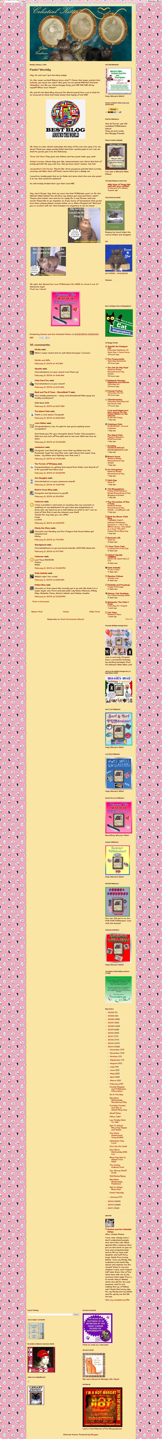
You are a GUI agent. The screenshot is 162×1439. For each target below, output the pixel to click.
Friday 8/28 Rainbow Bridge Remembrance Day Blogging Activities (119, 493)
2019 (111, 1029)
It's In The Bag (116, 1094)
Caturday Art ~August (117, 606)
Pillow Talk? (115, 1116)
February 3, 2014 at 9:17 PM (49, 551)
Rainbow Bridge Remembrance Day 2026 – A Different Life (118, 508)
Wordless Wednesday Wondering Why (118, 1100)
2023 (111, 1016)
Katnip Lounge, (37, 161)
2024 (111, 1012)
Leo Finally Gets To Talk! (118, 1121)
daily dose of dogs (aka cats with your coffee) (119, 185)
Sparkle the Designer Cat (118, 347)
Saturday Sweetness (117, 361)
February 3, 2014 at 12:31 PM (49, 485)
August (114, 1063)
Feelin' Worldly (117, 1193)
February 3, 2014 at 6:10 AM (49, 387)
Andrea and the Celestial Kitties (119, 1230)
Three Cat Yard (37, 156)
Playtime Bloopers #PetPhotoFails (116, 438)
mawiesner (40, 447)
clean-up (111, 540)
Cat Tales (112, 612)
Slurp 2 (111, 482)
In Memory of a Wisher (118, 188)
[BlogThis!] (42, 338)
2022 (111, 1019)
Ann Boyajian (41, 478)
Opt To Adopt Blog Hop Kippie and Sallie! (118, 1127)
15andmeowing (115, 399)
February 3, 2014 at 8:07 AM (49, 406)
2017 (111, 1036)
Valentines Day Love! (117, 1142)
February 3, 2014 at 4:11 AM (49, 363)
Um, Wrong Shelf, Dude (118, 1171)
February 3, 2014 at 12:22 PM (50, 473)
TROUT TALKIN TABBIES (115, 556)
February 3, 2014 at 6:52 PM (49, 523)
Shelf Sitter (115, 1113)
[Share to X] (44, 338)
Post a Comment (41, 601)
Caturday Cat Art (115, 393)
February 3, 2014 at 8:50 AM (50, 418)
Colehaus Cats (115, 424)
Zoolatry (112, 446)
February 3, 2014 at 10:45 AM (50, 442)
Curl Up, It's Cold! (118, 1146)
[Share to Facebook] (46, 338)
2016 (111, 1040)
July (112, 1067)
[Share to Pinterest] (48, 338)
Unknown (39, 501)
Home (66, 612)
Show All (129, 619)
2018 (111, 1033)
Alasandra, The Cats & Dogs (118, 603)
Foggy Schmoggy (115, 587)
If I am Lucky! (113, 569)
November (115, 1053)
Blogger (94, 1434)
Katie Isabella (41, 573)
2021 (111, 1023)
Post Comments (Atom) (72, 619)
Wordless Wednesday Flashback (116, 1181)
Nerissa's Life (114, 538)
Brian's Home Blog (43, 490)
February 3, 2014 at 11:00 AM (50, 459)
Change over (113, 578)
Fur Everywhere (115, 469)
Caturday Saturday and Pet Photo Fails (118, 402)
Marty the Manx (42, 528)
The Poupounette (116, 359)
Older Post (94, 612)
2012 (111, 1205)
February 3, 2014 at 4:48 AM (49, 375)
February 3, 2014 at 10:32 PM (50, 568)
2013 (111, 1201)
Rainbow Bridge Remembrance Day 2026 (116, 371)
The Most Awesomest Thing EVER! (116, 1135)
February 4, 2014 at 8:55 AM (49, 580)
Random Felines (115, 576)
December (115, 1050)
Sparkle (38, 369)
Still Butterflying (118, 1176)
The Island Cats (42, 411)
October (114, 1056)
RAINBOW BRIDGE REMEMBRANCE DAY (118, 449)
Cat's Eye (112, 480)
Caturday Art (113, 384)
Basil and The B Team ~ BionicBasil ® (52, 392)
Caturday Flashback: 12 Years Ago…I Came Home (118, 351)
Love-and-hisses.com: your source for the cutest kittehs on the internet (118, 413)
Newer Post (36, 612)
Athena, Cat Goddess (118, 593)
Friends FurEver (115, 391)
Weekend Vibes (114, 614)
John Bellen (40, 423)
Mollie (38, 349)
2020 (111, 1026)
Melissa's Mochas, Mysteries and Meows (118, 381)
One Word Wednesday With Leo (118, 1152)
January (114, 1197)
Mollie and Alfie (42, 360)
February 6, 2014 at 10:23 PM (50, 596)
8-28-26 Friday (115, 417)
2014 (111, 1047)
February (114, 1084)
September (115, 1060)
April (112, 1077)
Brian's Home (114, 456)
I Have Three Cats (116, 546)
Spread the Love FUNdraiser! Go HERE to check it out (68, 284)
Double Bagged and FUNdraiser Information (118, 1089)
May (112, 1073)
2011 (111, 1208)
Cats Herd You (42, 380)
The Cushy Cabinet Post (117, 1166)
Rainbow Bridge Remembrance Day (116, 472)
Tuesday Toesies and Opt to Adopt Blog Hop (118, 1107)
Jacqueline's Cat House (41, 169)
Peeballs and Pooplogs (119, 585)
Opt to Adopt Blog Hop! (116, 1188)
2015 (111, 1043)
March (113, 1080)
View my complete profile (117, 1300)
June (112, 1070)
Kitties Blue (40, 585)
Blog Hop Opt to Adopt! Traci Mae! (118, 1159)
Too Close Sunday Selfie (119, 595)
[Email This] (40, 338)
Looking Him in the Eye (118, 548)
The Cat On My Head (118, 367)
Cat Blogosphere (116, 489)
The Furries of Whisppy (46, 464)
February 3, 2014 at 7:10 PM (49, 540)
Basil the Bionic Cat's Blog (118, 517)
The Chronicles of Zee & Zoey (118, 503)
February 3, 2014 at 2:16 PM (49, 496)
